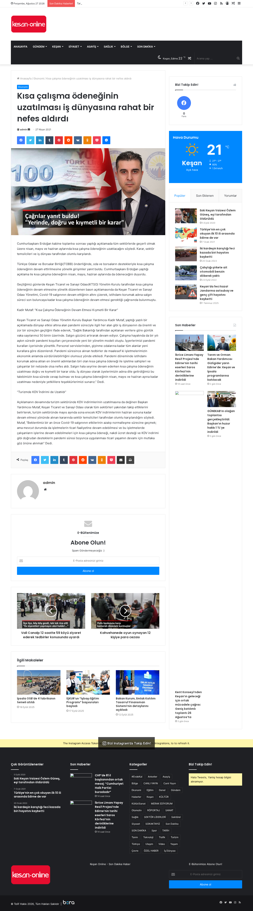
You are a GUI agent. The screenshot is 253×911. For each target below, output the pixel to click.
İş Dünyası (170, 850)
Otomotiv (137, 810)
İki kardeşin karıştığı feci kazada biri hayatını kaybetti (217, 252)
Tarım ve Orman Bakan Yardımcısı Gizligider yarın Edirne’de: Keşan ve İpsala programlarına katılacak (137, 3)
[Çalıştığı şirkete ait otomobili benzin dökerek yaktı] (186, 272)
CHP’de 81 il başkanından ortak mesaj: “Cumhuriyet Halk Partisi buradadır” (109, 783)
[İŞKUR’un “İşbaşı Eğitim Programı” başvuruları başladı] (88, 682)
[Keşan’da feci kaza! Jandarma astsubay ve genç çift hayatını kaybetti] (186, 291)
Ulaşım (149, 843)
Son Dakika (145, 46)
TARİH (165, 830)
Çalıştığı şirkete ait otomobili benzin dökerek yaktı (213, 271)
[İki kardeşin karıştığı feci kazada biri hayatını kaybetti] (186, 253)
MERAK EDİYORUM (162, 803)
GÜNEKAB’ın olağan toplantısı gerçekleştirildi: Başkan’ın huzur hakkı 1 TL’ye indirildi (221, 421)
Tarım (135, 837)
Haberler (136, 796)
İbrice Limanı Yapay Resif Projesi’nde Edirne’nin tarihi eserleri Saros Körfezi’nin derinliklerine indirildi (189, 367)
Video (162, 843)
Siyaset (74, 46)
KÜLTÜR (164, 796)
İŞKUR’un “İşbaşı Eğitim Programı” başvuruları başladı (82, 702)
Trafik (162, 837)
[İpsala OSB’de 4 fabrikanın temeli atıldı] (38, 682)
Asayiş (91, 46)
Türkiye (136, 843)
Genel (162, 790)
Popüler (179, 195)
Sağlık (108, 46)
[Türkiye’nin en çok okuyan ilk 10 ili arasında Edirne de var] (186, 234)
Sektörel (176, 817)
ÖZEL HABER (151, 850)
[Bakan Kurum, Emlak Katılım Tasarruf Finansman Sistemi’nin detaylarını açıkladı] (137, 682)
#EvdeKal (137, 776)
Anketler (152, 776)
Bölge (125, 46)
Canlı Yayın (169, 783)
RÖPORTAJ (153, 810)
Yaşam (174, 843)
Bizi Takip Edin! (200, 764)
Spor (154, 830)
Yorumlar (230, 195)
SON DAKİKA (139, 830)
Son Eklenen (205, 195)
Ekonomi (39, 78)
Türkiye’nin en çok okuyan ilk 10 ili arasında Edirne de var (217, 233)
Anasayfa (20, 46)
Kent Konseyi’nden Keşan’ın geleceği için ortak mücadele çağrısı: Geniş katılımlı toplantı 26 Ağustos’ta (188, 704)
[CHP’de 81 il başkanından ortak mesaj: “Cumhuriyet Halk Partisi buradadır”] (81, 780)
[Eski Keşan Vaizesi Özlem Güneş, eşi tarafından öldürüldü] (186, 215)
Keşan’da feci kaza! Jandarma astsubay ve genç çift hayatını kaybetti (216, 292)
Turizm (174, 837)
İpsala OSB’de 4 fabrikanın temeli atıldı (36, 700)
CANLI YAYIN (150, 783)
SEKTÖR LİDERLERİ (155, 817)
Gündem (38, 46)
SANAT (169, 810)
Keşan (56, 46)
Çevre (135, 850)
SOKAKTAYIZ (152, 823)
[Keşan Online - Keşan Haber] (28, 24)
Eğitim (150, 790)
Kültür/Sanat (138, 803)
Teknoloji (148, 837)
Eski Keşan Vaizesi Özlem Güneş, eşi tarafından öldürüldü (218, 214)
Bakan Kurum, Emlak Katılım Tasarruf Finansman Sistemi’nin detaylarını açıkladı (136, 704)
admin (23, 129)
